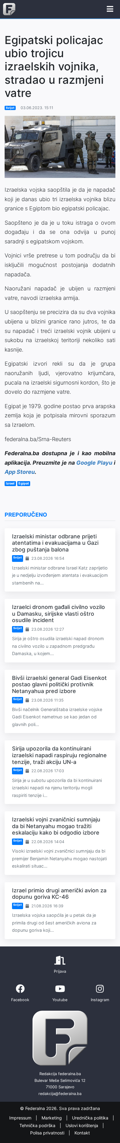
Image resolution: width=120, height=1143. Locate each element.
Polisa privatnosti (48, 1133)
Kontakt (82, 1133)
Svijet (10, 107)
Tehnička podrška (38, 1125)
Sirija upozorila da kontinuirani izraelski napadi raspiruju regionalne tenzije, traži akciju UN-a (59, 755)
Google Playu (94, 462)
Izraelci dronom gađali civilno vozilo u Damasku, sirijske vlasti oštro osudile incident (58, 613)
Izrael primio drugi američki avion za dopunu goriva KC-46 (59, 893)
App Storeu (20, 472)
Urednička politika (91, 1118)
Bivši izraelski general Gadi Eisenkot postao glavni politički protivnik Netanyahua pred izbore (59, 684)
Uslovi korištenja (82, 1125)
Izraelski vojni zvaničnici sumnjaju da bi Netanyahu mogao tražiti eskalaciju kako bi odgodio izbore (56, 826)
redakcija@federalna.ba (60, 1093)
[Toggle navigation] (110, 9)
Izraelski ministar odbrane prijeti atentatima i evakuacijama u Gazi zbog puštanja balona (55, 543)
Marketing (52, 1118)
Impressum (21, 1118)
